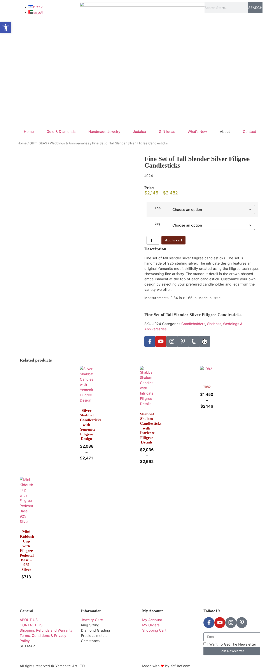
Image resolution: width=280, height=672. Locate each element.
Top (158, 208)
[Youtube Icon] (160, 341)
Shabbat (214, 324)
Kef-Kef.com (180, 666)
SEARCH (255, 7)
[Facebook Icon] (149, 341)
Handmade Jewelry (104, 131)
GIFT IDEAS (38, 143)
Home (29, 131)
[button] (5, 27)
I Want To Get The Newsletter (231, 644)
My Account (152, 611)
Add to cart (173, 240)
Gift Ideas (167, 131)
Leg (157, 223)
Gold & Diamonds (61, 131)
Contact (249, 131)
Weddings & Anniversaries (69, 143)
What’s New (197, 131)
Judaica (139, 131)
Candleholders (193, 324)
